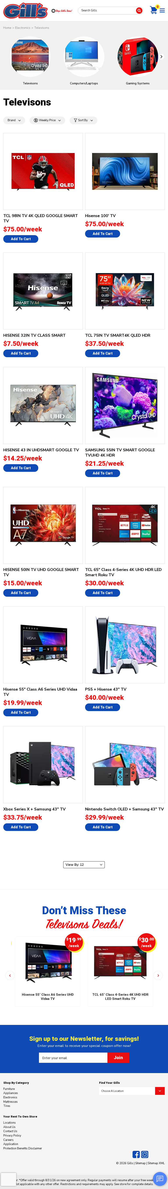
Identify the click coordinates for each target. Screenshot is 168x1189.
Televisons (41, 28)
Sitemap (140, 1163)
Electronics (22, 28)
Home (7, 28)
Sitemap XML (156, 1163)
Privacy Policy (12, 1136)
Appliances (10, 1093)
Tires (6, 1106)
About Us (9, 1127)
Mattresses (10, 1102)
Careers (8, 1140)
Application (10, 1144)
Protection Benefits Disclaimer (22, 1148)
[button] (161, 56)
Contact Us (10, 1131)
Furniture (9, 1089)
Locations (9, 1123)
